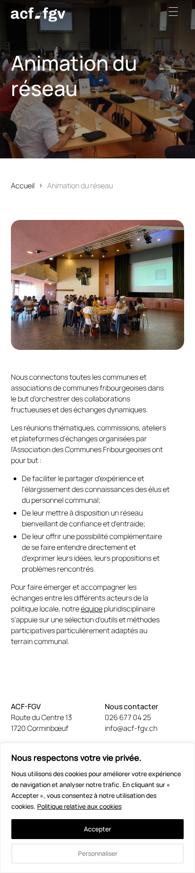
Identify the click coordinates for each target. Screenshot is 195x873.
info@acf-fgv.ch (131, 728)
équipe (91, 609)
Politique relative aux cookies (79, 806)
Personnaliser (97, 853)
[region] (97, 808)
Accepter (97, 829)
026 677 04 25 (128, 717)
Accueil (22, 186)
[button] (175, 11)
